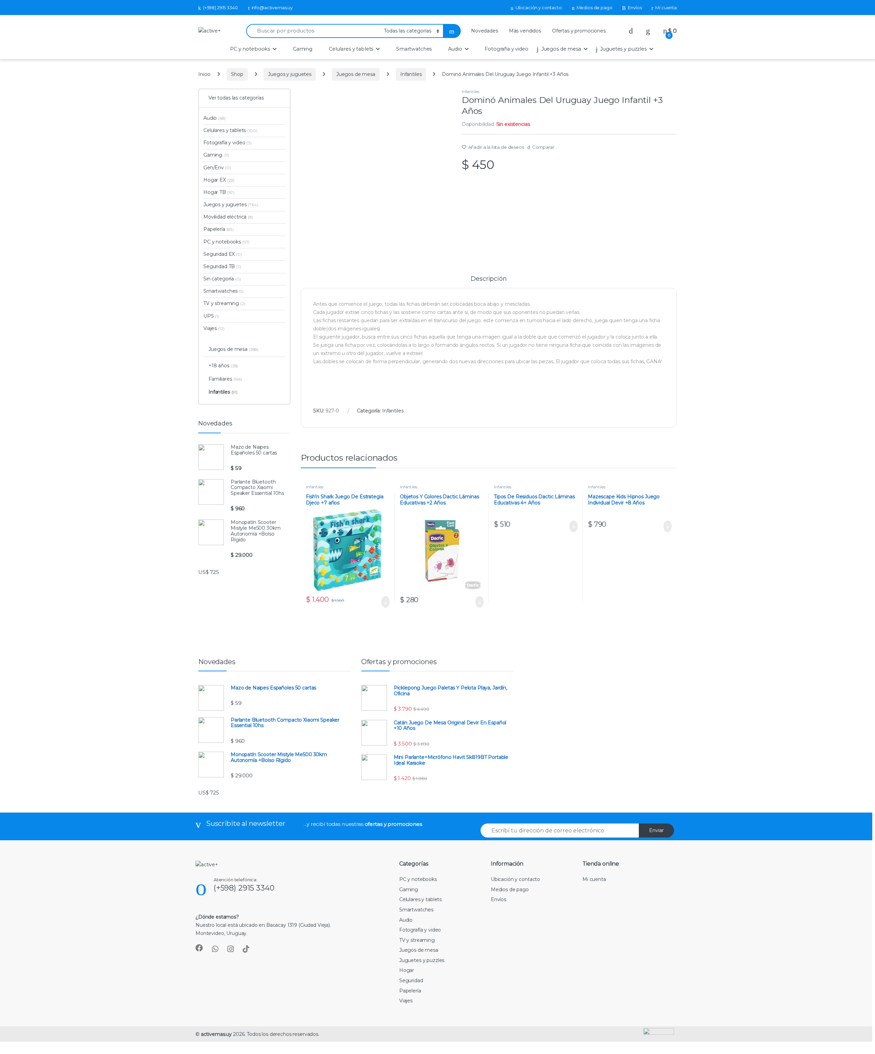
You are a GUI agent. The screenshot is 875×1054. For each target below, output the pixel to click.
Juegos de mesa (561, 49)
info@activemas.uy (272, 7)
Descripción (489, 279)
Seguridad (411, 980)
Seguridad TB (222, 266)
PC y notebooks (250, 49)
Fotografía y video (506, 49)
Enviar (656, 830)
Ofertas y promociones (579, 31)
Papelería (218, 229)
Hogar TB (218, 192)
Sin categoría (222, 279)
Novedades (484, 31)
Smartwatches (414, 49)
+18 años (223, 366)
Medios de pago (594, 7)
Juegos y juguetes (289, 74)
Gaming (302, 49)
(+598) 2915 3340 (220, 7)
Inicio (204, 74)
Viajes (213, 328)
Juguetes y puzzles (623, 49)
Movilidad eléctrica (228, 217)
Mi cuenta (666, 7)
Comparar (543, 147)
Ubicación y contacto (538, 7)
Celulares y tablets (351, 49)
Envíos (635, 7)
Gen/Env (217, 167)
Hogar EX (218, 180)
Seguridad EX (222, 254)
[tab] (489, 282)
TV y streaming (224, 303)
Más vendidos (525, 31)
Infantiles (411, 74)
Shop (237, 74)
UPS (211, 316)
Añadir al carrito (382, 602)
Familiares (225, 379)
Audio (455, 49)
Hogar (406, 970)
